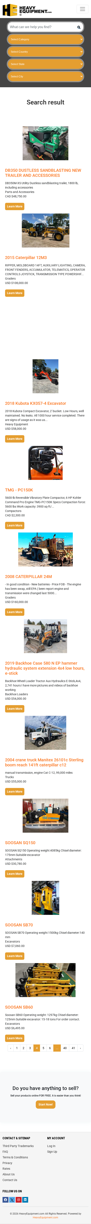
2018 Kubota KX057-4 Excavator (35, 403)
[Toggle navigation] (82, 9)
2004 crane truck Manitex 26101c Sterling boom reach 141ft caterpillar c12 (44, 762)
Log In (51, 1146)
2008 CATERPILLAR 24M (28, 576)
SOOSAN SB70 (19, 924)
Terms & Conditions (15, 1157)
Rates (6, 1168)
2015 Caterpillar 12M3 (26, 257)
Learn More (14, 206)
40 (65, 1048)
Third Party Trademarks (18, 1146)
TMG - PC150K (19, 489)
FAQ (5, 1151)
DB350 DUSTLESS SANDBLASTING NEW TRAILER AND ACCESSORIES (43, 173)
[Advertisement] (45, 328)
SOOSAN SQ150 (20, 842)
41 (73, 1048)
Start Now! (46, 1104)
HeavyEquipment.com (45, 1217)
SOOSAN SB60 (19, 1007)
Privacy (7, 1163)
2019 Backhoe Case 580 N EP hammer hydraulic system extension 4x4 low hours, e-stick (44, 668)
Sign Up (52, 1151)
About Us (9, 1174)
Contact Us (10, 1180)
